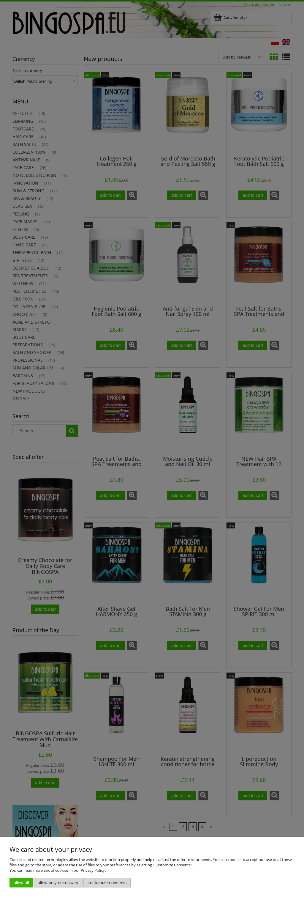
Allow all (21, 882)
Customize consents (107, 882)
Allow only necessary (58, 882)
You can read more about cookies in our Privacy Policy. (58, 870)
